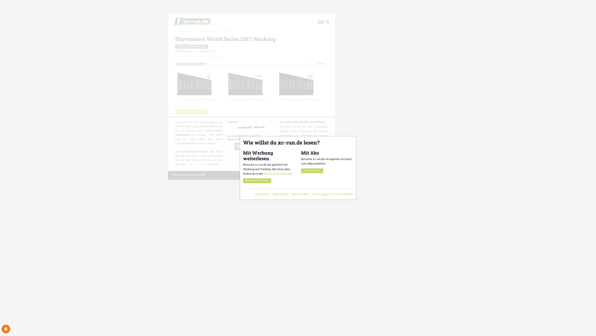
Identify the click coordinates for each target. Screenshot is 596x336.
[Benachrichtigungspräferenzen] (6, 329)
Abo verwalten (300, 194)
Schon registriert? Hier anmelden (332, 194)
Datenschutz (281, 194)
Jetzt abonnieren (312, 170)
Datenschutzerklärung (277, 173)
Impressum (262, 194)
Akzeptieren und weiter (257, 180)
